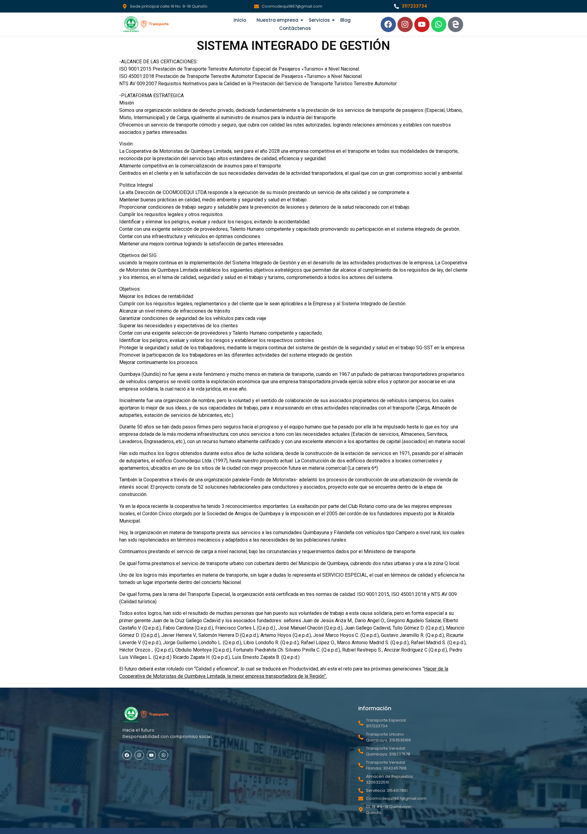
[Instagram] (405, 24)
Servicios (319, 20)
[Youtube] (422, 24)
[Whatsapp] (438, 24)
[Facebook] (388, 24)
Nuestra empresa (277, 20)
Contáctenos (295, 28)
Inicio (240, 20)
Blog (345, 20)
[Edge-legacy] (455, 24)
